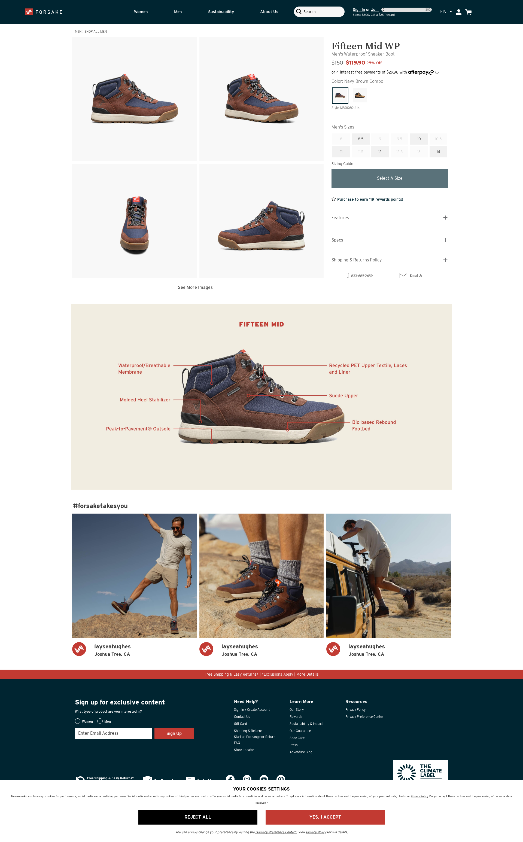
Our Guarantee (300, 731)
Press (294, 745)
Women (141, 11)
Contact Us (242, 717)
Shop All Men (95, 31)
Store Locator (244, 750)
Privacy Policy (355, 709)
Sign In (359, 9)
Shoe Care (297, 738)
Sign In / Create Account (252, 709)
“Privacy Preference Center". (276, 832)
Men (178, 11)
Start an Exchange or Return (254, 737)
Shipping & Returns (248, 731)
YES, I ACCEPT (325, 817)
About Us (269, 11)
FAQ (237, 743)
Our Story (297, 709)
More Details (307, 674)
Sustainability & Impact (306, 724)
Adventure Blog (301, 752)
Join (375, 9)
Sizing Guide (342, 163)
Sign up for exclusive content (120, 702)
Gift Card (240, 724)
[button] (149, 12)
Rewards (296, 717)
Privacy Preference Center (364, 717)
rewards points (388, 199)
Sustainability (221, 11)
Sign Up (174, 733)
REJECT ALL (197, 817)
